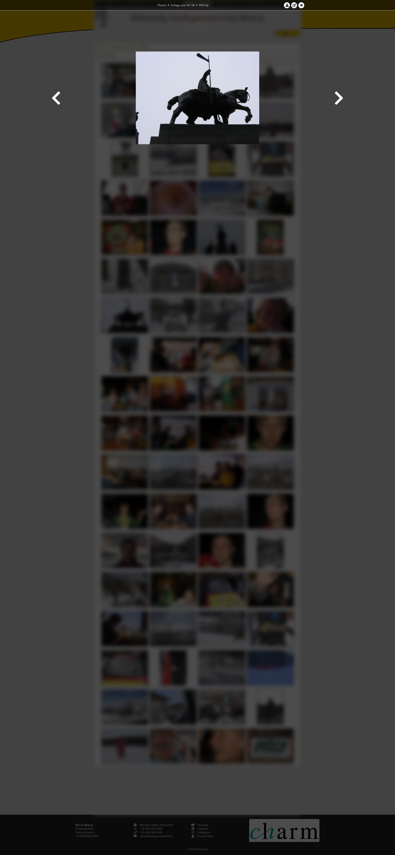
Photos (162, 5)
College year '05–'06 (183, 5)
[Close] (301, 5)
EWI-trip (204, 5)
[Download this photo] (287, 5)
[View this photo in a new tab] (294, 5)
